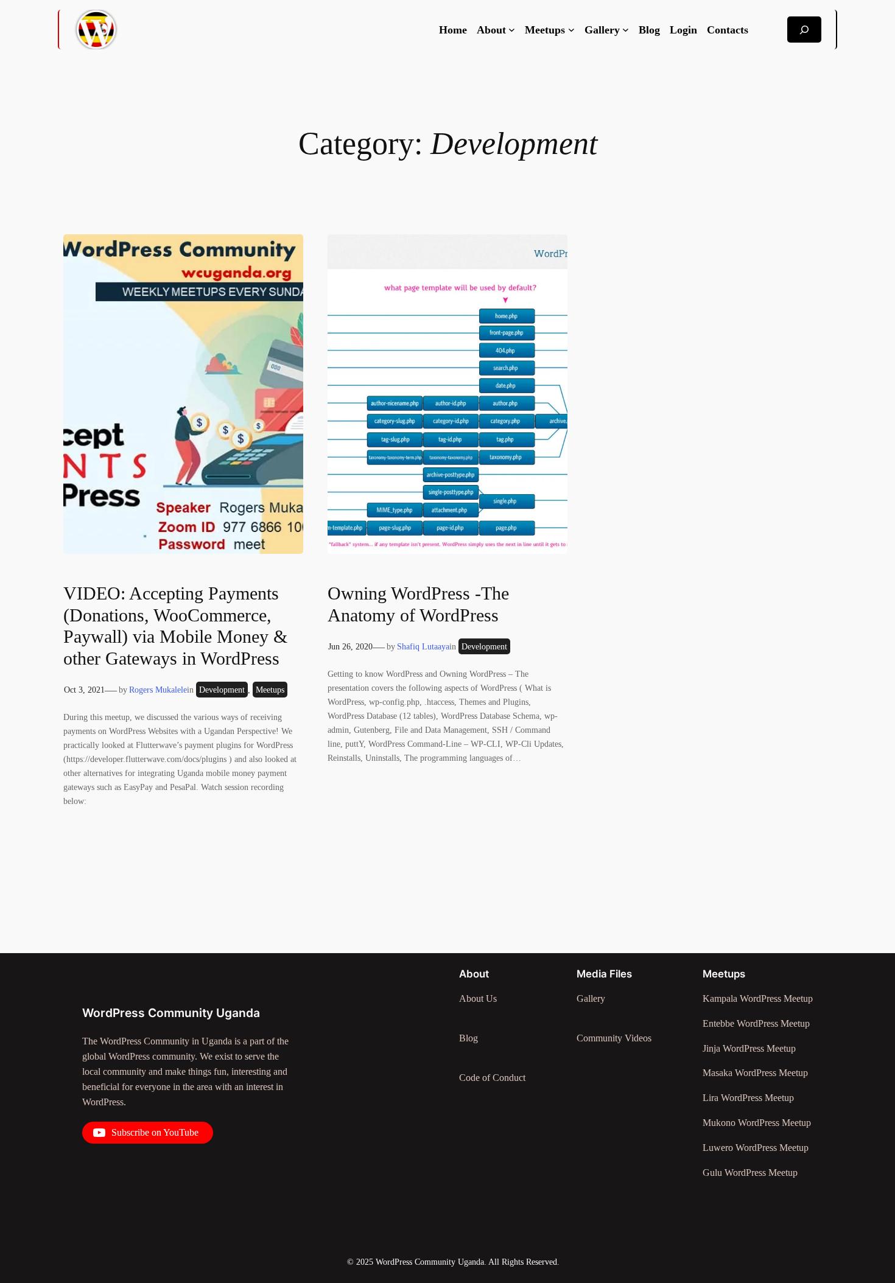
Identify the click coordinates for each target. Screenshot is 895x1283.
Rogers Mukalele (158, 689)
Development (222, 689)
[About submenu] (511, 29)
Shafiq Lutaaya (423, 646)
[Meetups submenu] (571, 29)
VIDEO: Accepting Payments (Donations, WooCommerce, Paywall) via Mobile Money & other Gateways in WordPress (175, 626)
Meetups (270, 689)
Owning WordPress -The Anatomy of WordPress (418, 604)
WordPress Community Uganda (171, 1012)
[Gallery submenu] (625, 29)
